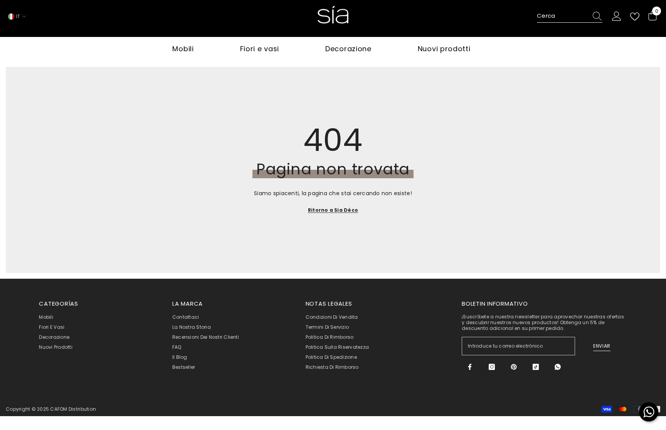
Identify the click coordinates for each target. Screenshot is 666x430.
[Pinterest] (514, 367)
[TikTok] (536, 367)
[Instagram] (492, 367)
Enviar (601, 346)
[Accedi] (616, 16)
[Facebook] (470, 367)
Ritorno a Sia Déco (333, 210)
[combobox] (562, 16)
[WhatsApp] (558, 367)
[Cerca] (569, 16)
